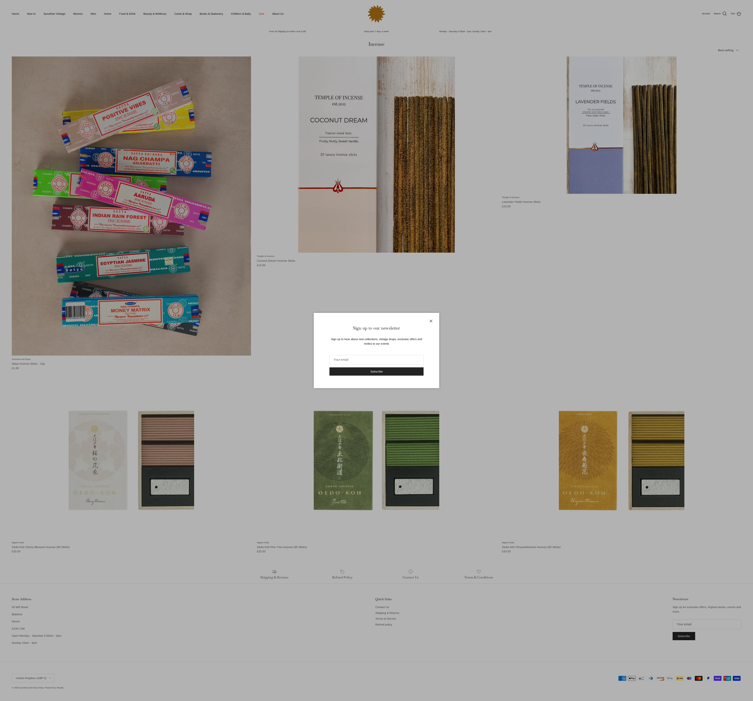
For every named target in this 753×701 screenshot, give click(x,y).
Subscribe (376, 371)
